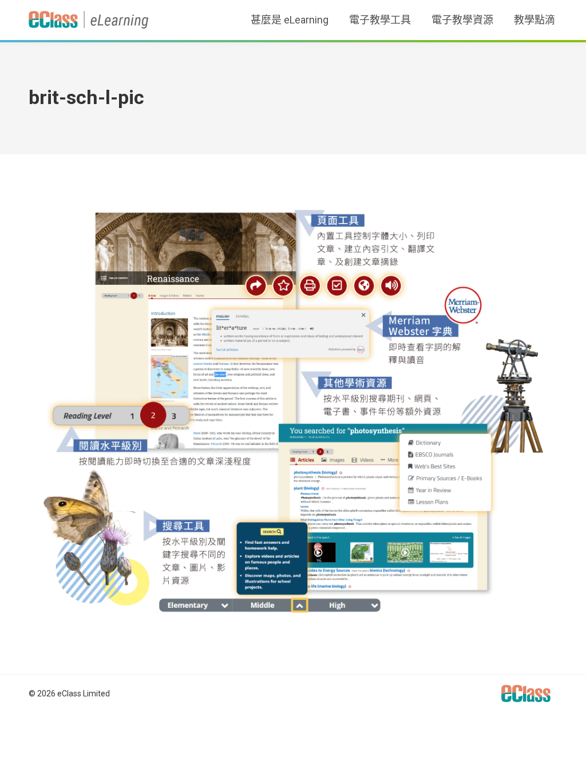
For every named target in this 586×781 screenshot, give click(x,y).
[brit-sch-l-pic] (293, 411)
